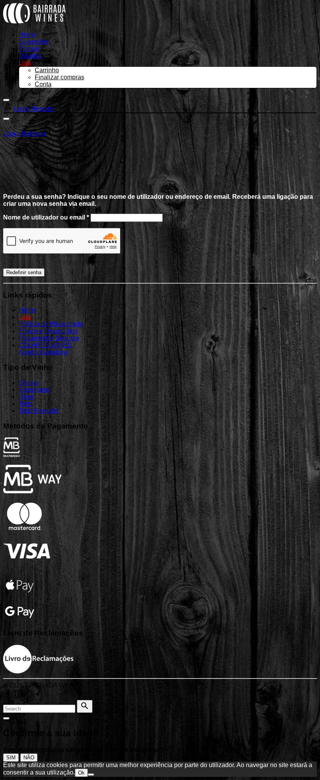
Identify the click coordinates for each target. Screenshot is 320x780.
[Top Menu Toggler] (6, 119)
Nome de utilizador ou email (46, 217)
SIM (11, 757)
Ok (81, 773)
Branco (29, 382)
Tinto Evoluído (39, 410)
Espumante (34, 389)
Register (43, 108)
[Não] (91, 774)
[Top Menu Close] (6, 100)
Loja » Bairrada (24, 133)
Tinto (25, 403)
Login (22, 108)
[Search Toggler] (6, 718)
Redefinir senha (23, 272)
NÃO (28, 757)
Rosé (26, 396)
